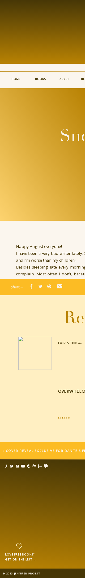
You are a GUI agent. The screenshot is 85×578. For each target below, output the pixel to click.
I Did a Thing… (70, 343)
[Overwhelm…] (34, 401)
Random (64, 417)
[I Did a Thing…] (34, 353)
